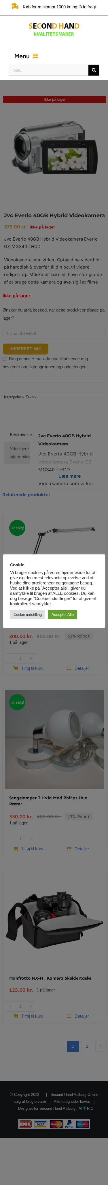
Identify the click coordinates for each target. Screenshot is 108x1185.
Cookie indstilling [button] (28, 614)
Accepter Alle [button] (63, 614)
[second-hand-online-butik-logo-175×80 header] (54, 22)
